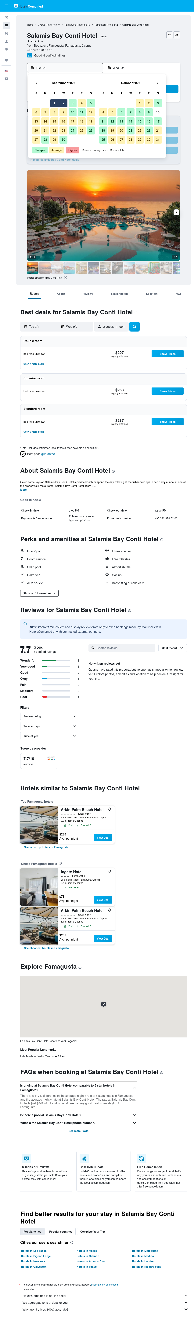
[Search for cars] (6, 33)
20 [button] (36, 130)
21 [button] (45, 130)
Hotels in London (143, 1261)
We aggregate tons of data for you (45, 1302)
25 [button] (81, 130)
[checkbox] (39, 761)
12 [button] (90, 112)
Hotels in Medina (143, 1256)
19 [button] (90, 121)
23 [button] (63, 130)
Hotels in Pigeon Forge (36, 1256)
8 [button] (54, 112)
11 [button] (81, 112)
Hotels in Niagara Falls (146, 1266)
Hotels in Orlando (88, 1256)
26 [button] (90, 130)
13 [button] (36, 121)
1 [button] (54, 103)
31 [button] (158, 139)
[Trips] (6, 60)
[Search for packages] (6, 41)
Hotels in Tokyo (87, 1266)
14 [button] (45, 121)
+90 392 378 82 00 (39, 50)
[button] (6, 6)
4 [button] (82, 103)
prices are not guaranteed (104, 1284)
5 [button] (91, 103)
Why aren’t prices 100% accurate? (45, 1309)
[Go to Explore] (6, 49)
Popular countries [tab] (60, 1231)
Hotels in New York (33, 1261)
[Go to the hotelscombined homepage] (28, 6)
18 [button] (81, 121)
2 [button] (63, 103)
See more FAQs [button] (78, 1131)
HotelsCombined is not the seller (44, 1295)
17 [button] (72, 121)
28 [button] (45, 139)
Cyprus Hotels (45, 24)
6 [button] (36, 112)
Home (30, 24)
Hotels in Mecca (87, 1251)
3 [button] (73, 103)
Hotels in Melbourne (145, 1251)
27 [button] (36, 139)
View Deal (103, 837)
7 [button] (45, 112)
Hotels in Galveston (34, 1266)
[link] (46, 847)
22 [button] (54, 130)
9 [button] (63, 112)
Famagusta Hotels (74, 24)
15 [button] (54, 121)
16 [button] (63, 121)
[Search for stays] (6, 25)
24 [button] (72, 130)
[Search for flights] (6, 17)
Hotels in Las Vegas (34, 1251)
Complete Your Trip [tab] (92, 1231)
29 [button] (54, 139)
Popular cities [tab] (32, 1231)
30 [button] (63, 139)
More (23, 489)
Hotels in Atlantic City (91, 1261)
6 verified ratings (54, 55)
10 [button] (72, 112)
